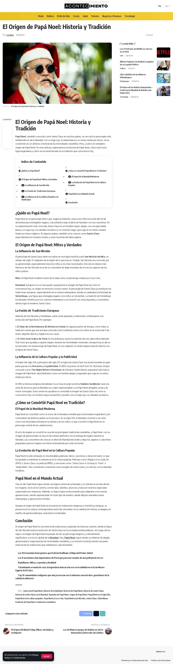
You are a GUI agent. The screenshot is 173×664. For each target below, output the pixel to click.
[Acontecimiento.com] (86, 6)
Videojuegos (124, 81)
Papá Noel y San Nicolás (74, 598)
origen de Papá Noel (78, 594)
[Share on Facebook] (156, 35)
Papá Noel (69, 537)
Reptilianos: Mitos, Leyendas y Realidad (37, 562)
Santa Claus (91, 598)
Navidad (54, 537)
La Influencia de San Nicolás (37, 185)
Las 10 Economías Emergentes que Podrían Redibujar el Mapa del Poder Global (55, 553)
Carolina (10, 35)
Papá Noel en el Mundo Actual (81, 194)
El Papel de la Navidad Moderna (85, 176)
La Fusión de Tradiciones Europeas (40, 191)
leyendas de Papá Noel (59, 594)
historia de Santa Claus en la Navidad (31, 594)
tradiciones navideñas (46, 602)
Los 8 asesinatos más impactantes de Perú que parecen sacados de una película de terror (60, 558)
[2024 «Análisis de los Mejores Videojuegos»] (163, 78)
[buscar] (155, 6)
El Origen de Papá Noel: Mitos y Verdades (39, 179)
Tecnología (124, 97)
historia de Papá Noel (73, 591)
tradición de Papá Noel (25, 602)
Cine (121, 55)
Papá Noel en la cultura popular (29, 598)
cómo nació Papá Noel (32, 591)
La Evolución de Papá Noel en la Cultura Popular (87, 183)
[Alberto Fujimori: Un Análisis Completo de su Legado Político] (163, 65)
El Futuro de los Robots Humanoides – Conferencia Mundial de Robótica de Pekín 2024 (136, 90)
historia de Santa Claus (93, 591)
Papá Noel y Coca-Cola (53, 598)
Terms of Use (19, 658)
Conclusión (73, 202)
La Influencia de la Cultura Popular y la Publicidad (39, 198)
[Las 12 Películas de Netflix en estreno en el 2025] (163, 52)
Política (123, 68)
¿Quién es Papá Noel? (30, 171)
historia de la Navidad (52, 591)
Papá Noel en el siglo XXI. (99, 594)
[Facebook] (168, 651)
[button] (164, 35)
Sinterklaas (103, 598)
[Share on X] (160, 35)
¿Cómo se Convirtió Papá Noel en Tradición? (87, 171)
